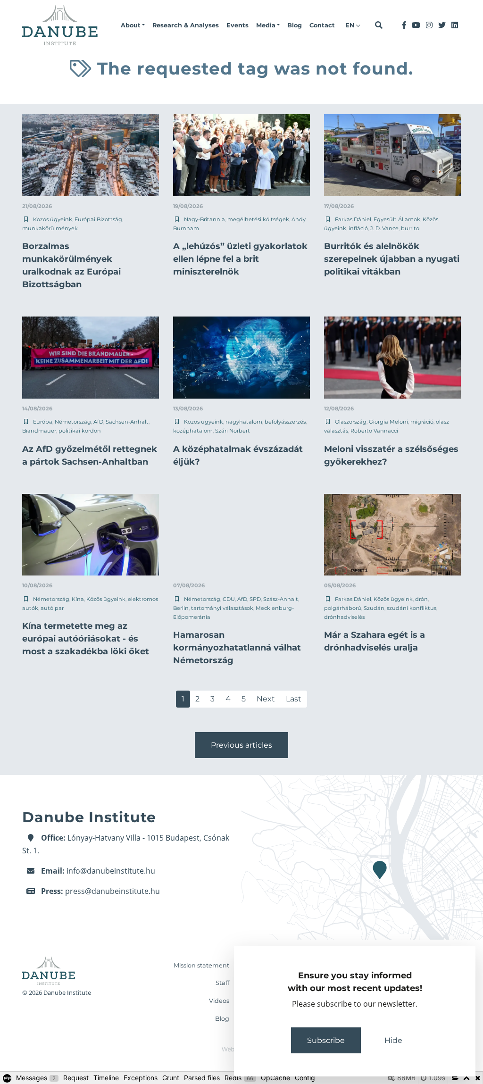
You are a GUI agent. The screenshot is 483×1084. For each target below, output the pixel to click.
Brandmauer (39, 430)
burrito (410, 228)
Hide (393, 1040)
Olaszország (350, 421)
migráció (421, 421)
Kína (78, 599)
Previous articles (241, 745)
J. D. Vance (384, 228)
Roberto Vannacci (374, 430)
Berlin (181, 608)
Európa (42, 421)
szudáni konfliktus (411, 608)
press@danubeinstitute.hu (112, 891)
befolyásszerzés (285, 421)
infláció (358, 228)
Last (293, 698)
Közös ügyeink (52, 219)
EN (350, 25)
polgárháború (342, 608)
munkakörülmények (50, 228)
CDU (229, 599)
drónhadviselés (344, 617)
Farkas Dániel (353, 219)
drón (421, 599)
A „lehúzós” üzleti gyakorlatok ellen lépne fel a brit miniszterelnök (240, 259)
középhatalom (193, 430)
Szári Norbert (232, 430)
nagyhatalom (243, 421)
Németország (73, 421)
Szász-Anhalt (280, 599)
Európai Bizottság (98, 219)
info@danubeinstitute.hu (111, 871)
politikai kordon (79, 430)
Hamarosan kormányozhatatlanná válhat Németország (237, 648)
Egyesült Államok (397, 219)
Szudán (374, 608)
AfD (98, 421)
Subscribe (326, 1040)
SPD (255, 599)
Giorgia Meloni (388, 421)
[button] (133, 25)
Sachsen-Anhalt (127, 421)
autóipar (52, 608)
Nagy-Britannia (204, 219)
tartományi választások (222, 608)
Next (266, 698)
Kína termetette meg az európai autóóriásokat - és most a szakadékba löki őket (85, 639)
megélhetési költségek (258, 219)
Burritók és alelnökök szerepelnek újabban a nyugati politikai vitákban (391, 259)
